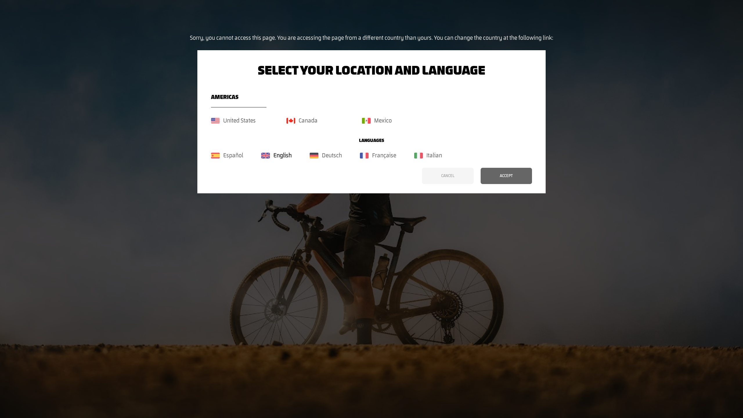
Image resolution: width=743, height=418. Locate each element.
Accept (506, 176)
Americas (225, 97)
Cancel (448, 176)
